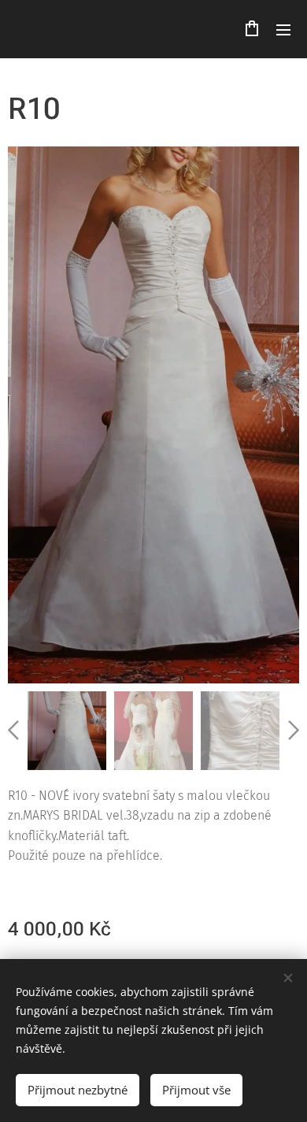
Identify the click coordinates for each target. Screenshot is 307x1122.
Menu (283, 29)
